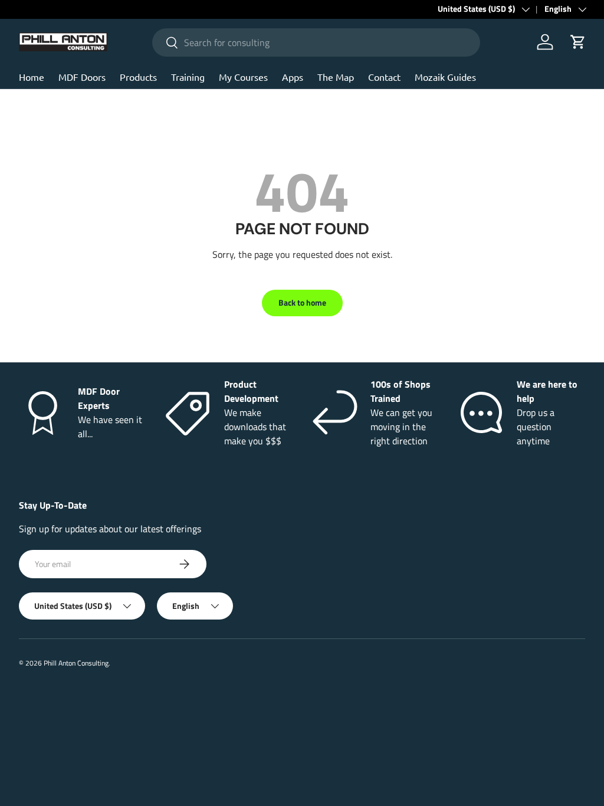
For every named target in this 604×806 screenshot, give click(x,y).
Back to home (302, 302)
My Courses (243, 77)
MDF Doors (82, 77)
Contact (384, 77)
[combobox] (316, 42)
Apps (292, 77)
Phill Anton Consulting (76, 663)
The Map (335, 77)
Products (138, 77)
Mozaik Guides (445, 77)
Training (188, 77)
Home (31, 77)
